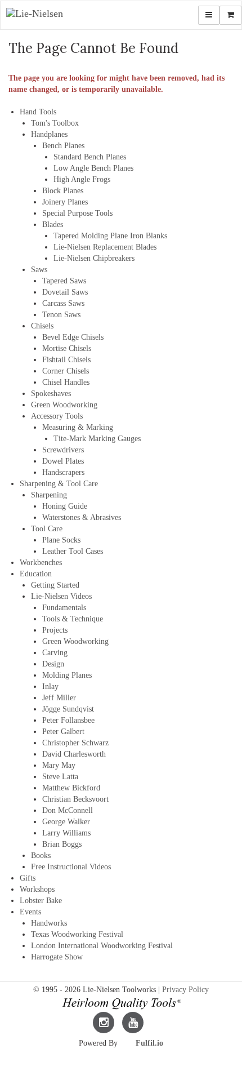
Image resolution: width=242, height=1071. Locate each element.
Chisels (42, 326)
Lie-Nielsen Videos (61, 596)
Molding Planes (67, 675)
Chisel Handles (65, 382)
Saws (39, 269)
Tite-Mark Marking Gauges (97, 438)
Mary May (58, 765)
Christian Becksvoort (75, 799)
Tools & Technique (72, 619)
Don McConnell (67, 810)
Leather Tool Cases (72, 551)
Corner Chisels (65, 371)
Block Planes (62, 190)
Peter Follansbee (68, 720)
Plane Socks (61, 540)
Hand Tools (38, 112)
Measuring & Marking (77, 427)
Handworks (49, 923)
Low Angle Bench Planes (93, 168)
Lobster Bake (41, 900)
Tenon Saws (61, 314)
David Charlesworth (74, 754)
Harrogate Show (57, 957)
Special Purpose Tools (77, 213)
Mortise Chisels (66, 348)
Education (36, 574)
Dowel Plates (63, 461)
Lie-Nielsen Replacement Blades (104, 247)
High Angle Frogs (81, 179)
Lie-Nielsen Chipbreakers (94, 258)
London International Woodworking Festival (102, 945)
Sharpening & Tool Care (59, 483)
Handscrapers (63, 472)
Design (53, 664)
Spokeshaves (51, 393)
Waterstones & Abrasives (81, 517)
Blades (52, 224)
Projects (55, 630)
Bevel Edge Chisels (73, 337)
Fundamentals (64, 607)
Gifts (27, 878)
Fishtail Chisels (66, 359)
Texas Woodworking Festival (77, 934)
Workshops (37, 889)
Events (30, 912)
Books (41, 855)
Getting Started (55, 585)
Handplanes (49, 134)
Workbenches (41, 562)
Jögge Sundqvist (68, 709)
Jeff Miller (59, 698)
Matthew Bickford (71, 788)
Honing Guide (64, 506)
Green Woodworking (64, 405)
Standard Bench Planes (89, 157)
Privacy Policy (185, 989)
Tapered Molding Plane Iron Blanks (110, 236)
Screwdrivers (63, 450)
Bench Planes (63, 145)
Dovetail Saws (65, 292)
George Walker (66, 821)
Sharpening (49, 495)
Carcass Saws (63, 303)
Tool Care (46, 529)
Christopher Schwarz (75, 743)
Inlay (50, 686)
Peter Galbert (63, 731)
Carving (55, 652)
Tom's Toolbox (55, 123)
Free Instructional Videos (71, 867)
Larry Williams (66, 833)
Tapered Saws (64, 281)
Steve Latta (60, 776)
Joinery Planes (65, 202)
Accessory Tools (57, 416)
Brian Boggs (62, 844)
